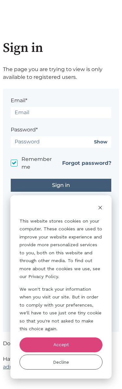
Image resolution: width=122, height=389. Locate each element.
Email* (19, 100)
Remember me (36, 163)
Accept (61, 344)
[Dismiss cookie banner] (100, 208)
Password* (24, 130)
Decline (61, 362)
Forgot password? (86, 163)
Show (100, 142)
